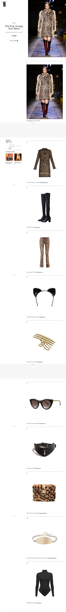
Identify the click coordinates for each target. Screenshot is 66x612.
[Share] (10, 40)
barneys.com (37, 227)
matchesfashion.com (44, 182)
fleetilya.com (38, 468)
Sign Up (9, 141)
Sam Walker (14, 35)
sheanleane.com (39, 362)
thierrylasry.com (42, 423)
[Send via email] (17, 40)
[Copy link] (15, 40)
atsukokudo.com (42, 317)
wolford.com (38, 603)
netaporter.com (39, 272)
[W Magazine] (4, 4)
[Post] (13, 40)
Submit (10, 148)
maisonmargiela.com (52, 558)
